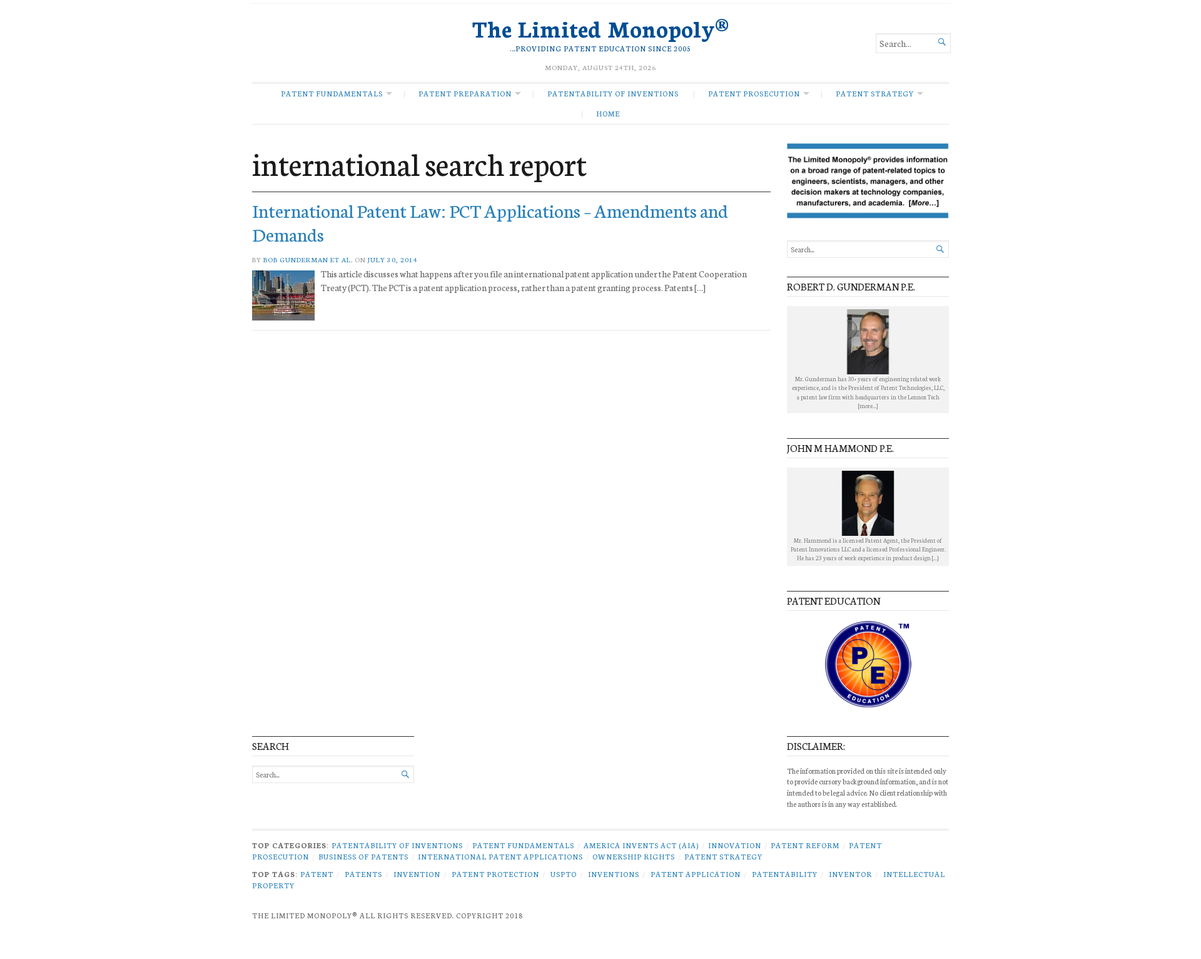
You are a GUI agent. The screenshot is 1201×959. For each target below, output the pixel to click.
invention (416, 874)
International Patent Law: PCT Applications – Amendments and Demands (490, 221)
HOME (608, 113)
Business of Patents (363, 856)
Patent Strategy (875, 93)
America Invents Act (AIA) (641, 845)
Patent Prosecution (754, 93)
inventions (613, 874)
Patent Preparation (465, 93)
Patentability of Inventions (613, 93)
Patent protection (495, 874)
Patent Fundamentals (332, 93)
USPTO (563, 874)
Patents (363, 874)
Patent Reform (805, 845)
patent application (696, 874)
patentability (785, 874)
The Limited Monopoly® (600, 27)
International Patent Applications (500, 856)
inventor (850, 874)
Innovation (734, 845)
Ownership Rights (633, 856)
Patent (316, 874)
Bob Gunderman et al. (308, 259)
